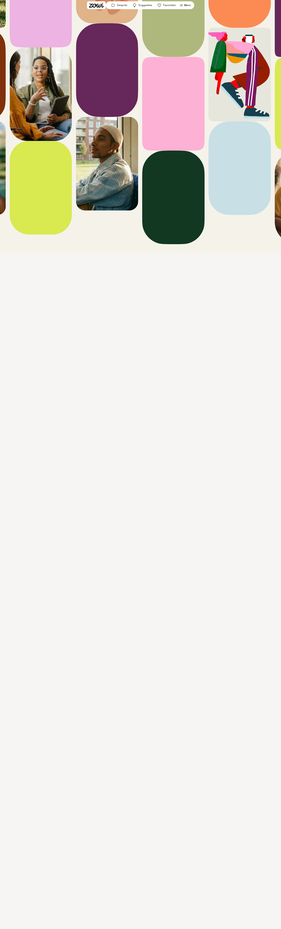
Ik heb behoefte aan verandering (128, 481)
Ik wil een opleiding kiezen (125, 489)
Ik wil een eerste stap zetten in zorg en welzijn (135, 497)
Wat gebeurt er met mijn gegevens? (141, 504)
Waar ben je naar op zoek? (125, 463)
